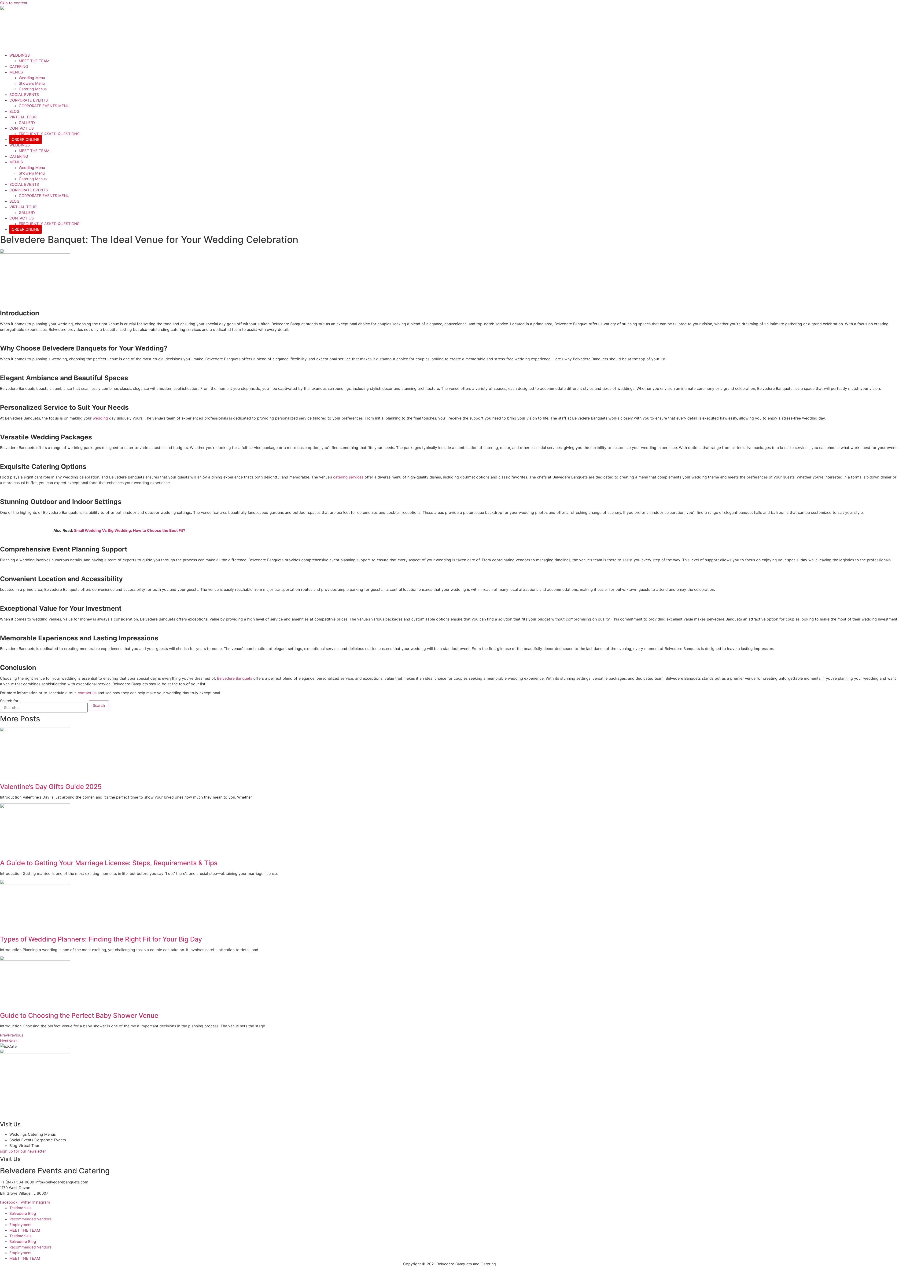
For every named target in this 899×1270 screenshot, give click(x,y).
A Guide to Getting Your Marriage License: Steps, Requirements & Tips (108, 863)
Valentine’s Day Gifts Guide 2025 (51, 787)
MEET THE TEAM (34, 60)
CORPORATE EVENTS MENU (44, 105)
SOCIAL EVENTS (24, 94)
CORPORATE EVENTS (28, 100)
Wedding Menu (32, 77)
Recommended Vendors (30, 1219)
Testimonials (20, 1207)
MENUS (16, 72)
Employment (20, 1224)
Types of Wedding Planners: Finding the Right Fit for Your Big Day (101, 939)
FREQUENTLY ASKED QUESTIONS (49, 133)
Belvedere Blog (22, 1213)
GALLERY (27, 122)
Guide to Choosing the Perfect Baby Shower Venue (79, 1015)
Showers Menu (32, 83)
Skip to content (13, 2)
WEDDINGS (19, 55)
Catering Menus (33, 89)
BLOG (14, 111)
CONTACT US (21, 128)
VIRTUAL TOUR (23, 117)
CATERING (18, 66)
